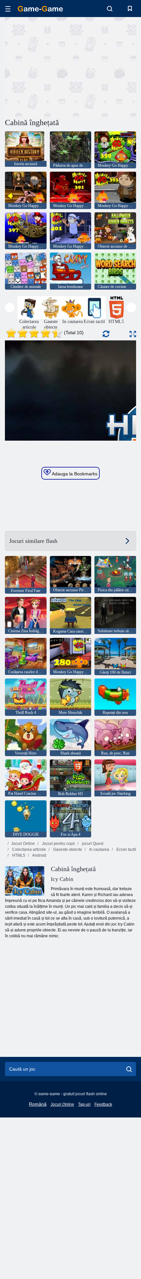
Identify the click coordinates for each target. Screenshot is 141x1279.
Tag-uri (84, 1104)
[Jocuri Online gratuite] (40, 8)
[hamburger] (8, 8)
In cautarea (98, 849)
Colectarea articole (28, 849)
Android (38, 855)
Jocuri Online (23, 843)
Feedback (103, 1104)
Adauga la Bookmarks (74, 473)
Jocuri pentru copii (58, 843)
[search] (129, 1069)
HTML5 (18, 855)
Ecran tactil (125, 849)
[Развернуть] (133, 334)
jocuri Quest (92, 843)
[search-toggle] (110, 8)
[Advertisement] (60, 66)
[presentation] (9, 307)
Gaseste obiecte (67, 849)
